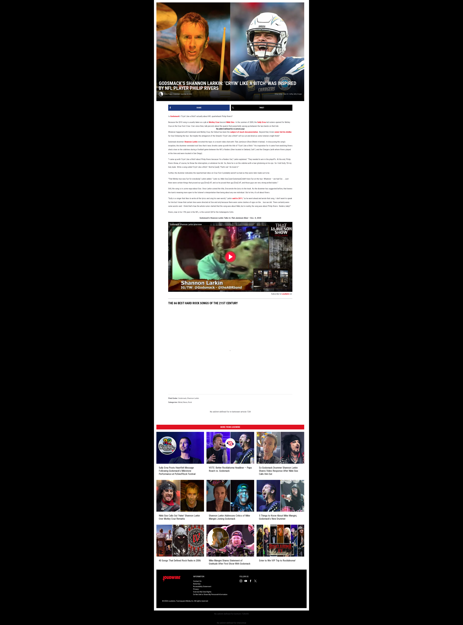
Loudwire (285, 294)
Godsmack (174, 116)
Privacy (196, 589)
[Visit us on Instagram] (241, 580)
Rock (190, 402)
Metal (180, 402)
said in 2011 (237, 198)
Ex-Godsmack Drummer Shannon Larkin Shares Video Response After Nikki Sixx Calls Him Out (278, 470)
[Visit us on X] (256, 580)
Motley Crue (214, 122)
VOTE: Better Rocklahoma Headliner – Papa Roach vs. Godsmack (230, 469)
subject (233, 132)
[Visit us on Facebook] (251, 580)
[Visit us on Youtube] (246, 580)
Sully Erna (261, 122)
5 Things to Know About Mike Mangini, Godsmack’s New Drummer (278, 517)
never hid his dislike (283, 132)
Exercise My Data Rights (202, 592)
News (185, 402)
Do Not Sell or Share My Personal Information (210, 594)
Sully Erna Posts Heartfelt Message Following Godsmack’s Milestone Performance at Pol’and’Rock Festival (177, 470)
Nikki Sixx (230, 122)
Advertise (197, 584)
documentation (251, 132)
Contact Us (197, 581)
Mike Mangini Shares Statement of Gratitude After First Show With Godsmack (229, 562)
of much (240, 132)
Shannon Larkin (190, 142)
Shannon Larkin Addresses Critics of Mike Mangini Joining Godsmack (229, 517)
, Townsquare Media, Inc (184, 601)
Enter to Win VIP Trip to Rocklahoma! (277, 560)
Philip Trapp (168, 94)
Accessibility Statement (202, 586)
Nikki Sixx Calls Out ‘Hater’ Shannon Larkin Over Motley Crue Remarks (179, 517)
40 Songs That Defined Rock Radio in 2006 (180, 560)
